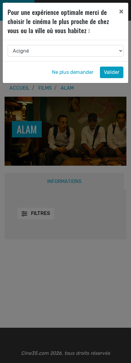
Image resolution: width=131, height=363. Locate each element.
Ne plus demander (73, 72)
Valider (111, 72)
